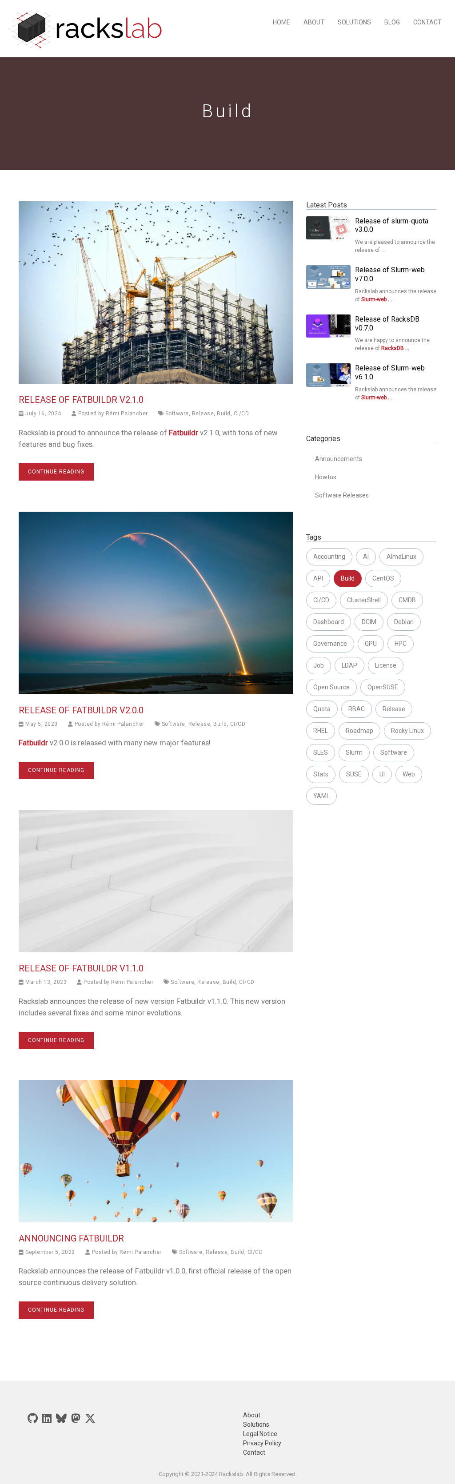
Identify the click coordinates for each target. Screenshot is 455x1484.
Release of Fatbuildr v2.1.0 (81, 399)
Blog (392, 22)
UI (382, 774)
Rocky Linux (407, 730)
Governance (330, 643)
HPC (401, 643)
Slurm (354, 752)
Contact (427, 22)
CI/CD (241, 413)
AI (366, 556)
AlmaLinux (401, 556)
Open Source (331, 687)
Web (409, 774)
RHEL (320, 730)
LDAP (349, 665)
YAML (321, 796)
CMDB (407, 600)
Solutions (354, 22)
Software (177, 413)
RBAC (356, 708)
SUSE (354, 774)
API (318, 578)
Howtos (325, 477)
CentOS (383, 578)
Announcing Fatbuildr (71, 1238)
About (313, 22)
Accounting (329, 556)
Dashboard (328, 621)
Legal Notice (260, 1433)
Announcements (338, 458)
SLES (320, 752)
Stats (320, 774)
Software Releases (342, 495)
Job (318, 665)
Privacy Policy (262, 1443)
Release (203, 413)
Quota (322, 708)
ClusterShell (364, 600)
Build (224, 413)
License (385, 665)
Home (281, 22)
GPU (371, 643)
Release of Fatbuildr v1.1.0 (81, 968)
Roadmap (359, 730)
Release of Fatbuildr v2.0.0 (81, 710)
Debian (404, 621)
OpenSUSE (382, 687)
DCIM (369, 621)
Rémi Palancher (127, 413)
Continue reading (56, 472)
